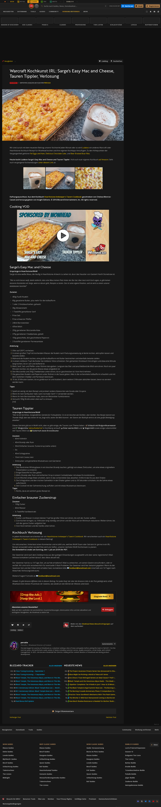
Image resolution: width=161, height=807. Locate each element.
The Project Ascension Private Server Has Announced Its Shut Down (92, 671)
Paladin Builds (130, 774)
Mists (54, 2)
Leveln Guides (8, 755)
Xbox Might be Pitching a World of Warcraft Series (88, 674)
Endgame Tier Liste (133, 755)
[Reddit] (23, 625)
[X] (141, 801)
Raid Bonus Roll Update (25, 701)
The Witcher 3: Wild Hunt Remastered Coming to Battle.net (92, 698)
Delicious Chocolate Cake (56, 153)
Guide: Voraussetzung (95, 748)
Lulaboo (85, 147)
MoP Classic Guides (48, 744)
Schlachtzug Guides (10, 766)
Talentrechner (8, 770)
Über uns (41, 799)
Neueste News (73, 665)
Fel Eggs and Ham (37, 153)
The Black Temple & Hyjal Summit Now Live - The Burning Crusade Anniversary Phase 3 (92, 688)
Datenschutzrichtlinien (108, 799)
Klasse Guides (8, 748)
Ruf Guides (44, 766)
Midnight (6, 778)
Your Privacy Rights (64, 799)
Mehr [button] (85, 11)
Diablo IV (72, 2)
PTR (36, 6)
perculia (47, 83)
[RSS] (157, 801)
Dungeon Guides (46, 755)
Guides (42, 11)
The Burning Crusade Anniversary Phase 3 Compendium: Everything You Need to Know (92, 691)
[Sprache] (158, 11)
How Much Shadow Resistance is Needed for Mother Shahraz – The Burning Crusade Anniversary (92, 701)
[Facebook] (18, 625)
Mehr (157, 730)
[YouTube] (153, 801)
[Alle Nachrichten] (5, 1)
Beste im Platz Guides (95, 752)
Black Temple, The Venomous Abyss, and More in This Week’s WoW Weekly (39, 684)
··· (60, 2)
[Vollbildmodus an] (146, 11)
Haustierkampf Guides (48, 770)
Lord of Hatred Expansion (135, 748)
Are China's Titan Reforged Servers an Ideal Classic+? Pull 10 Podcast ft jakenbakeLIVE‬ (92, 678)
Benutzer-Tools (29, 799)
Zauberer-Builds (131, 781)
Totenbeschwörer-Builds (135, 770)
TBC (44, 2)
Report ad (156, 724)
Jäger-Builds (130, 778)
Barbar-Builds (130, 763)
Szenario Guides (46, 774)
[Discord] (138, 801)
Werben (51, 799)
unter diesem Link (45, 162)
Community (54, 11)
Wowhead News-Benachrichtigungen (96, 624)
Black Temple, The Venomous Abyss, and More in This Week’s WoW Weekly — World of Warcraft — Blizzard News (39, 678)
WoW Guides (8, 744)
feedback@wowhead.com (80, 568)
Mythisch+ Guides (10, 759)
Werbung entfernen (71, 11)
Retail (22, 2)
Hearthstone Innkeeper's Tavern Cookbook (63, 197)
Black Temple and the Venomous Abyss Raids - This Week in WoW (92, 681)
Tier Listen (7, 774)
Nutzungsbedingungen (12, 804)
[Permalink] (29, 625)
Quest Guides (45, 763)
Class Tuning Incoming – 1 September (30, 674)
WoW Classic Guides (95, 744)
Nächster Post (111, 717)
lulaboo (20, 630)
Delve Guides (8, 752)
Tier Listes (129, 759)
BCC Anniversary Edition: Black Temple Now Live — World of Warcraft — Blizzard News (39, 688)
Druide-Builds (130, 766)
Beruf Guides (8, 763)
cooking (13, 630)
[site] (66, 625)
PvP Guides (91, 770)
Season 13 (129, 752)
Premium (92, 799)
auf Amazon (103, 159)
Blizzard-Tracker (21, 665)
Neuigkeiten (8, 11)
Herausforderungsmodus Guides (52, 778)
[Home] (14, 6)
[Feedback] (154, 11)
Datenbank (22, 11)
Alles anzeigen (55, 666)
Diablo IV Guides (132, 744)
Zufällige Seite (80, 799)
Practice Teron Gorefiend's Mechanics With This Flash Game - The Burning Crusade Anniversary (92, 695)
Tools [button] (33, 11)
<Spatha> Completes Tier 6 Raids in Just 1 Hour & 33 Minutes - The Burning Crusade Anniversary (92, 684)
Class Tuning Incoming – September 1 (30, 671)
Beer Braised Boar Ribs (80, 153)
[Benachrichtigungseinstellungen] (150, 11)
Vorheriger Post (15, 717)
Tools (30, 730)
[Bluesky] (12, 625)
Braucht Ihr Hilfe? (13, 799)
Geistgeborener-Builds (134, 785)
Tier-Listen (44, 785)
